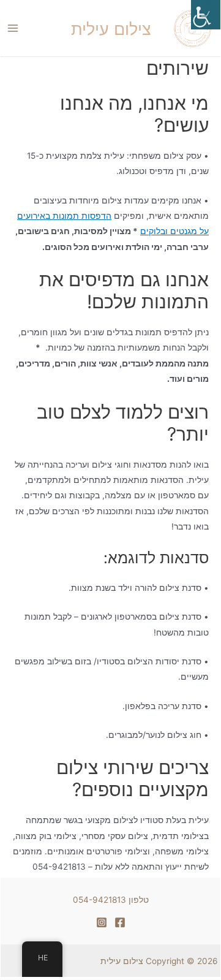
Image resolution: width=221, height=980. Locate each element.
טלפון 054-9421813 (111, 900)
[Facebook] (119, 922)
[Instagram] (101, 922)
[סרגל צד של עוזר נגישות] (205, 14)
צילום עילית (121, 961)
